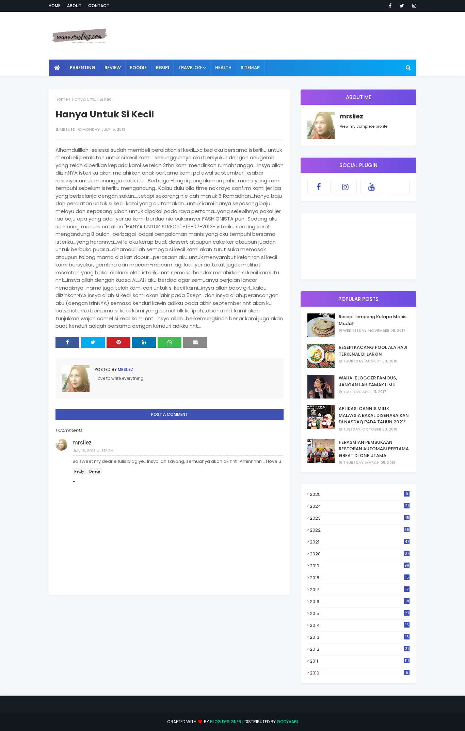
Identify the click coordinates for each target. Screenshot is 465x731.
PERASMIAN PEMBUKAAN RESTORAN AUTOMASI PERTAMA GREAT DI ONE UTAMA (374, 449)
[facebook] (390, 6)
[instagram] (413, 6)
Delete (94, 471)
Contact (98, 6)
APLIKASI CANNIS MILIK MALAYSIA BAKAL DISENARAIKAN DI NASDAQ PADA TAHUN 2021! (374, 415)
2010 (359, 673)
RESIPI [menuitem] (162, 67)
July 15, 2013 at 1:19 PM (93, 450)
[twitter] (401, 6)
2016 (359, 601)
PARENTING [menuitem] (82, 67)
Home (54, 6)
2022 (359, 530)
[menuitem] (57, 68)
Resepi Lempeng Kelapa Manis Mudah (372, 320)
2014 (359, 625)
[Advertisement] (292, 35)
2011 (359, 661)
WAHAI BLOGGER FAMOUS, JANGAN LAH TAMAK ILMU (368, 381)
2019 (359, 566)
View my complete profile (363, 126)
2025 (359, 494)
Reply (79, 471)
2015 (359, 613)
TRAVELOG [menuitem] (190, 67)
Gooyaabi (287, 722)
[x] (398, 187)
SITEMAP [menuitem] (250, 67)
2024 (359, 506)
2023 (359, 518)
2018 (359, 577)
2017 (359, 589)
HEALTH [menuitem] (223, 67)
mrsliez (67, 129)
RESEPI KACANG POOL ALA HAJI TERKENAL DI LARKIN (373, 350)
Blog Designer (225, 722)
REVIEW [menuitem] (113, 67)
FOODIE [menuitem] (138, 67)
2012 (359, 649)
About (74, 6)
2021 (359, 542)
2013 (359, 637)
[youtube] (371, 187)
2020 (359, 554)
